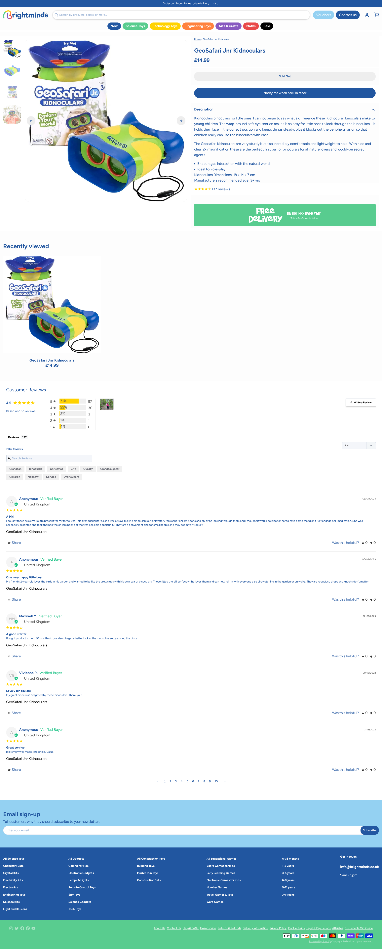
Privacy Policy (278, 928)
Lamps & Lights (78, 880)
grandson (15, 469)
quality (88, 469)
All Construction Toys (151, 858)
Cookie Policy (296, 928)
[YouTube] (33, 928)
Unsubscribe (208, 928)
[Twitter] (17, 928)
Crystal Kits (11, 873)
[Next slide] (181, 121)
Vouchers (323, 15)
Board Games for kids (221, 866)
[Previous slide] (31, 121)
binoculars (35, 469)
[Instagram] (11, 928)
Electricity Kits (13, 880)
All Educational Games (221, 858)
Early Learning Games (221, 873)
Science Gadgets (79, 902)
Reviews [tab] (13, 437)
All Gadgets (76, 858)
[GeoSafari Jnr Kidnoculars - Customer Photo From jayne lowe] (106, 404)
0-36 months (290, 858)
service (51, 477)
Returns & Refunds (229, 928)
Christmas (56, 469)
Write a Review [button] (363, 402)
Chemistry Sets (13, 866)
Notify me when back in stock (285, 93)
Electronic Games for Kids (224, 880)
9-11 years (288, 887)
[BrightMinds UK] (25, 14)
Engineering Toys (198, 26)
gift (73, 469)
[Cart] (375, 15)
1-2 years (288, 866)
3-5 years (288, 873)
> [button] (225, 781)
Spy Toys (74, 894)
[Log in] (365, 15)
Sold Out (52, 348)
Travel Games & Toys (220, 894)
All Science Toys (13, 858)
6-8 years (288, 880)
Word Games (215, 902)
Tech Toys (74, 909)
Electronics (10, 887)
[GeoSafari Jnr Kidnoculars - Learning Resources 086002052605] (52, 304)
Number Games (217, 887)
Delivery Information (255, 928)
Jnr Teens (288, 894)
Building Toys (146, 866)
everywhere (71, 477)
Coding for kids (78, 866)
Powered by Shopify (320, 941)
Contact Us (174, 928)
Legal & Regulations (318, 928)
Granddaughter (109, 469)
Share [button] (16, 542)
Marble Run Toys (147, 873)
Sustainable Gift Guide (359, 928)
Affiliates (337, 928)
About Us (159, 928)
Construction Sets (149, 880)
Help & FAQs (191, 928)
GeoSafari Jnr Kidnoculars (26, 532)
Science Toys (135, 26)
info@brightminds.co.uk (359, 867)
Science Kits (11, 902)
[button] (285, 76)
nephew (33, 477)
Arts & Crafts (228, 26)
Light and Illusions (15, 909)
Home (197, 39)
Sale (267, 26)
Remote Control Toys (82, 887)
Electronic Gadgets (81, 873)
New (114, 26)
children (14, 477)
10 (216, 781)
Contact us (348, 15)
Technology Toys (165, 26)
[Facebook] (22, 928)
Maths (251, 26)
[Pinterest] (28, 928)
